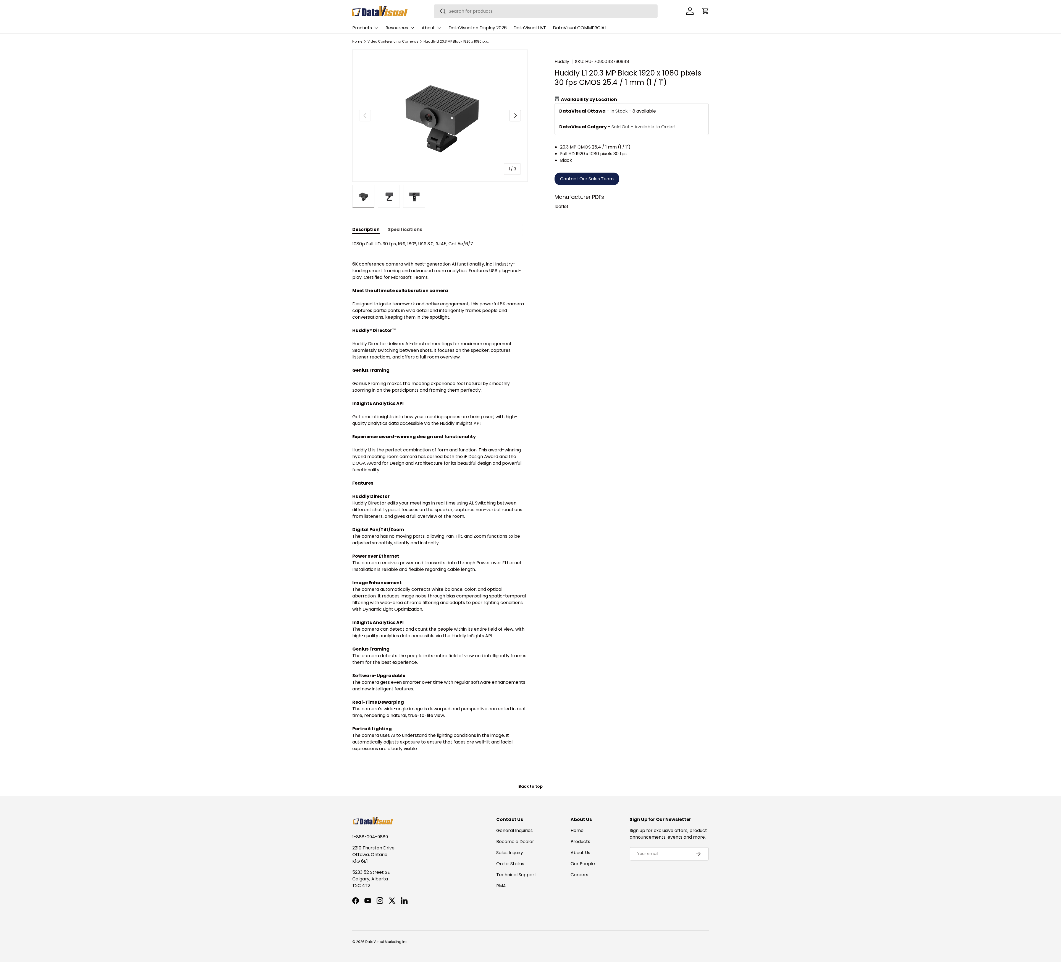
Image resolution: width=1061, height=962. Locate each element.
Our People (583, 863)
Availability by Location (589, 99)
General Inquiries (514, 830)
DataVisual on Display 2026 (477, 28)
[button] (705, 11)
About (428, 28)
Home (357, 41)
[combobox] (546, 11)
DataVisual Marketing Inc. (386, 941)
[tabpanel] (440, 496)
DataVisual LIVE (529, 28)
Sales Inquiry (509, 852)
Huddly (562, 61)
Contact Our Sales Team (587, 179)
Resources (396, 28)
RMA (501, 886)
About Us (580, 852)
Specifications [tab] (405, 229)
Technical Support (516, 875)
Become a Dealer (515, 841)
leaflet (562, 206)
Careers (579, 875)
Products (362, 28)
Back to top (530, 786)
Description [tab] (366, 229)
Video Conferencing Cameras (392, 41)
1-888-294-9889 (370, 837)
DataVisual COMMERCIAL (579, 28)
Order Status (510, 863)
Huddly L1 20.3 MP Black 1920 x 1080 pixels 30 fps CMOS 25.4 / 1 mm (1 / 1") (457, 41)
